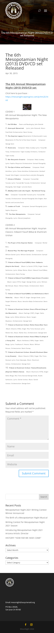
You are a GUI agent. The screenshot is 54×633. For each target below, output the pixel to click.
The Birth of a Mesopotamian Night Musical (26, 517)
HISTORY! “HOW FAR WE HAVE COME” (23, 537)
